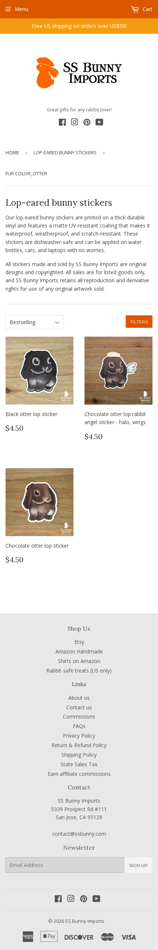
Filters (139, 322)
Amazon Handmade (79, 651)
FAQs (79, 726)
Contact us (79, 707)
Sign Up (138, 865)
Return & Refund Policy (79, 745)
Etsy (79, 641)
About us (79, 697)
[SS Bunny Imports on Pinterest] (87, 123)
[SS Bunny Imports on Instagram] (74, 123)
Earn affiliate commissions (79, 773)
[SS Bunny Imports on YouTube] (99, 123)
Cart (146, 9)
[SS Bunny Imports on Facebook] (62, 123)
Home (12, 152)
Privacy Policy (79, 735)
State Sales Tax (79, 764)
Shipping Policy (79, 754)
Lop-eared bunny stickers (65, 152)
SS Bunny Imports (84, 921)
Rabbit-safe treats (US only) (79, 670)
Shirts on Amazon (79, 660)
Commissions (79, 716)
